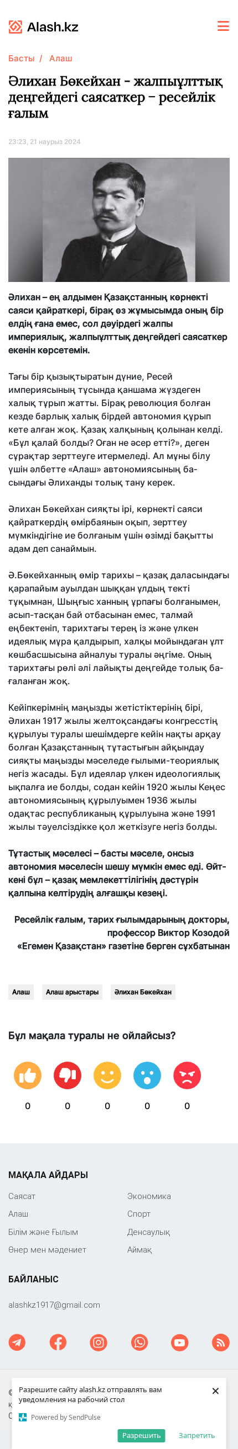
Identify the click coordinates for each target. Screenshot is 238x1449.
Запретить (197, 1435)
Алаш (60, 58)
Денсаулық (148, 1232)
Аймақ (139, 1249)
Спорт (139, 1213)
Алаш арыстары (72, 992)
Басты (21, 58)
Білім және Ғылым (43, 1232)
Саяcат (21, 1196)
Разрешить (141, 1435)
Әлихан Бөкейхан (143, 992)
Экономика (149, 1196)
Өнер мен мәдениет (47, 1249)
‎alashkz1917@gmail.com (54, 1304)
